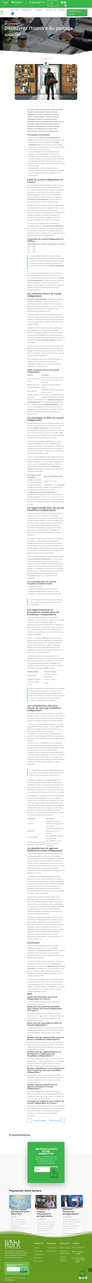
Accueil (36, 1248)
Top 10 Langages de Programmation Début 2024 (20, 1211)
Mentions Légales (65, 1248)
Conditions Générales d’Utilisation (63, 1259)
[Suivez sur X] (65, 2)
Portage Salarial (26, 10)
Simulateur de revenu (74, 12)
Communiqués (51, 1248)
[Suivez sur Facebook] (62, 2)
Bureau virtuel (52, 3)
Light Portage (14, 10)
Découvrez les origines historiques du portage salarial (44, 1212)
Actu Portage (61, 10)
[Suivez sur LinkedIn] (66, 5)
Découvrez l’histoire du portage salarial (70, 1211)
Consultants (38, 10)
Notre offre (48, 10)
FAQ (55, 10)
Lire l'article (12, 42)
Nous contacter (38, 1261)
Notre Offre (37, 1258)
